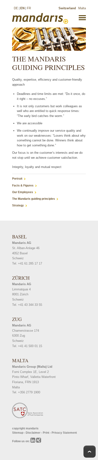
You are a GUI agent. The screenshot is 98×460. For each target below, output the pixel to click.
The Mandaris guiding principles (33, 198)
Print (46, 432)
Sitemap (18, 432)
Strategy (18, 205)
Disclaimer (33, 432)
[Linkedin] (33, 441)
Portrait (17, 178)
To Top (89, 452)
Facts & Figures (23, 185)
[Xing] (38, 441)
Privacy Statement (64, 432)
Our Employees (22, 192)
